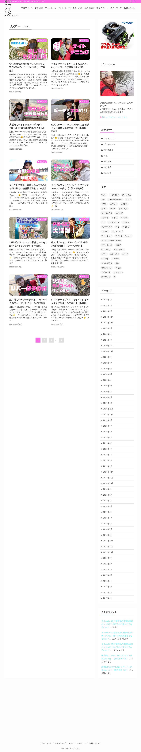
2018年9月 (107, 489)
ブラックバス (106, 245)
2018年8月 (107, 495)
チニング (124, 218)
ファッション (109, 138)
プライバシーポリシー (77, 743)
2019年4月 (107, 449)
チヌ (103, 222)
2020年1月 (107, 397)
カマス (104, 209)
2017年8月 (107, 564)
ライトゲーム (119, 250)
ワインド (105, 259)
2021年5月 (107, 334)
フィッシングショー (123, 236)
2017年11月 (108, 546)
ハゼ (117, 227)
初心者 (118, 268)
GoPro (103, 195)
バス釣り (105, 231)
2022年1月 (107, 311)
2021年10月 (108, 323)
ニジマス (125, 222)
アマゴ (128, 199)
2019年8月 (107, 426)
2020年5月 (107, 374)
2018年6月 (107, 506)
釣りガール (118, 272)
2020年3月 (107, 386)
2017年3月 (107, 592)
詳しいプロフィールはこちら (114, 117)
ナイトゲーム (113, 222)
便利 (117, 263)
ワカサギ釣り (106, 263)
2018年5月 (107, 512)
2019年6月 (107, 437)
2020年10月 (108, 351)
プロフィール (46, 743)
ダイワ (114, 218)
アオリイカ (126, 195)
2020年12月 (108, 345)
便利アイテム (106, 268)
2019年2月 (107, 460)
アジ (103, 199)
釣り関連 (107, 173)
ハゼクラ (125, 227)
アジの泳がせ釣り (115, 199)
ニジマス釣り (106, 227)
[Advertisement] (70, 710)
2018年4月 (107, 518)
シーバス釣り (106, 213)
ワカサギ (115, 259)
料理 (106, 156)
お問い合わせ (94, 743)
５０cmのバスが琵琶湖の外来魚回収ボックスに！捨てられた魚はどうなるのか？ (117, 624)
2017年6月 (107, 575)
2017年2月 (107, 598)
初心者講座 (108, 150)
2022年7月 (107, 300)
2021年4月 (107, 340)
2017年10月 (108, 552)
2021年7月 (107, 328)
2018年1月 (107, 535)
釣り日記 (107, 161)
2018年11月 (108, 478)
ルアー (104, 254)
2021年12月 (108, 317)
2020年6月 (107, 369)
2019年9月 (107, 420)
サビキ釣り (123, 209)
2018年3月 (107, 523)
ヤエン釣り (105, 250)
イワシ (104, 204)
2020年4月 (107, 380)
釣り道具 (107, 167)
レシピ (125, 254)
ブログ (118, 245)
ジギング (119, 213)
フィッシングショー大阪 (111, 240)
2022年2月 (107, 305)
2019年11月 (108, 409)
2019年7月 (107, 432)
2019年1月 (107, 466)
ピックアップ (117, 231)
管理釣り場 (105, 272)
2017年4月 (107, 587)
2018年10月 (108, 483)
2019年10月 (108, 414)
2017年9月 (107, 558)
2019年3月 (107, 454)
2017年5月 (107, 581)
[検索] (135, 1)
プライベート (109, 144)
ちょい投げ (114, 195)
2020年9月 (107, 357)
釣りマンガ (105, 277)
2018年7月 (107, 500)
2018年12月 (108, 472)
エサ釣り (124, 204)
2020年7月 (107, 363)
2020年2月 (107, 391)
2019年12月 (108, 403)
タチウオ (105, 218)
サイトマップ (60, 743)
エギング (113, 204)
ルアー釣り (114, 254)
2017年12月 (108, 541)
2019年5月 (107, 443)
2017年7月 (107, 569)
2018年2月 (107, 529)
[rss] (131, 1)
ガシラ (112, 209)
